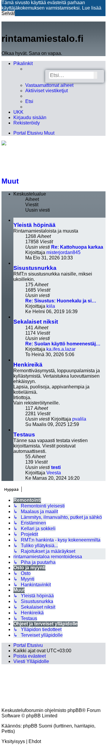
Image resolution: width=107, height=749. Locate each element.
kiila (50, 306)
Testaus (24, 434)
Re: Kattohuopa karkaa (77, 247)
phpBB (74, 710)
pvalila (79, 419)
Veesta (53, 472)
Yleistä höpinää (34, 225)
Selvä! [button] (8, 13)
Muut (10, 181)
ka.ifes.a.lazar (60, 349)
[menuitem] (49, 85)
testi (56, 467)
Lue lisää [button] (91, 7)
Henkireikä (28, 365)
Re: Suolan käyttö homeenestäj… (62, 343)
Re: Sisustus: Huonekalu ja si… (60, 300)
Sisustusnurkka (34, 268)
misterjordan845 (63, 252)
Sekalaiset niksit (35, 322)
